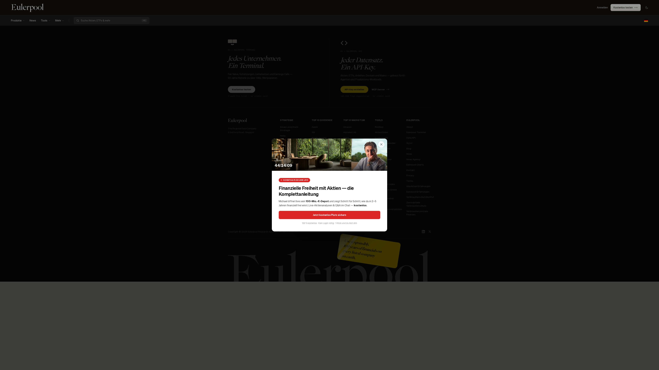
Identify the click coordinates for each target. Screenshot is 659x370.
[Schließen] (381, 144)
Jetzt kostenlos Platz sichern (329, 214)
